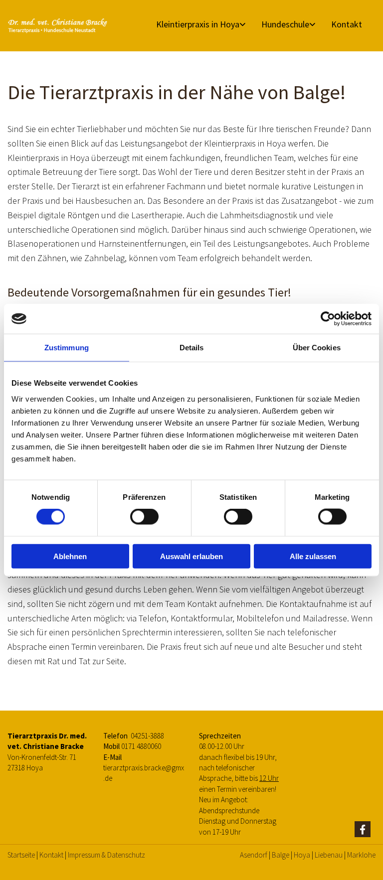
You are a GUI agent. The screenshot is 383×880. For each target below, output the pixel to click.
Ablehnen (70, 556)
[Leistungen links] (243, 24)
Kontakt (346, 24)
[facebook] (362, 829)
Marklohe (361, 855)
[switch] (144, 517)
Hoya (302, 855)
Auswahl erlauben (191, 556)
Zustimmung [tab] (66, 347)
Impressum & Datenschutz (106, 855)
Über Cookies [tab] (317, 347)
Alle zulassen (313, 556)
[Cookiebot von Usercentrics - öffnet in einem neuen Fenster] (328, 318)
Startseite (21, 855)
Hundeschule (285, 24)
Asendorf (253, 855)
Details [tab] (192, 347)
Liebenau (329, 855)
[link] (197, 24)
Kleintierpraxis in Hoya (197, 24)
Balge (280, 855)
